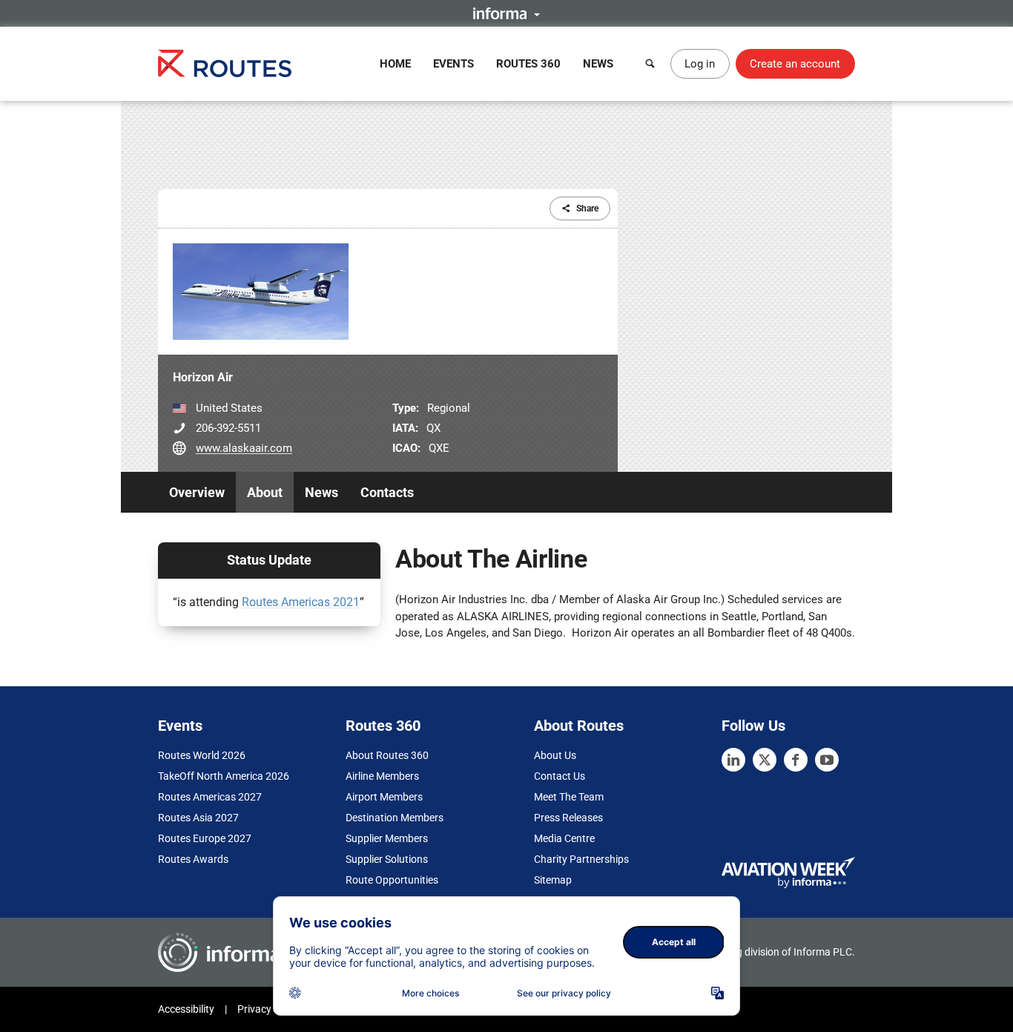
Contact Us (559, 776)
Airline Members (382, 776)
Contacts (387, 492)
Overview (197, 492)
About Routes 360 (387, 755)
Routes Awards (193, 859)
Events (453, 63)
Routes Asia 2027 (198, 818)
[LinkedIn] (733, 760)
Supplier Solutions (387, 859)
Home (395, 63)
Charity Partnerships (581, 859)
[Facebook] (796, 760)
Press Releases (568, 818)
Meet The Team (569, 797)
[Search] (650, 64)
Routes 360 (528, 63)
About (265, 492)
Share (587, 208)
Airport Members (384, 797)
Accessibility (186, 1009)
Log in (699, 63)
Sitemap (553, 880)
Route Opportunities (392, 880)
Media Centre (564, 838)
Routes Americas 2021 (301, 602)
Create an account (795, 63)
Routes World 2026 (201, 755)
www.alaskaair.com (244, 448)
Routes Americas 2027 (210, 797)
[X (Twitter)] (764, 760)
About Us (555, 755)
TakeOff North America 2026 (223, 776)
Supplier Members (387, 838)
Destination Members (394, 818)
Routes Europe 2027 (204, 838)
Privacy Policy (269, 1009)
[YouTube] (827, 760)
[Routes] (224, 63)
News (598, 63)
